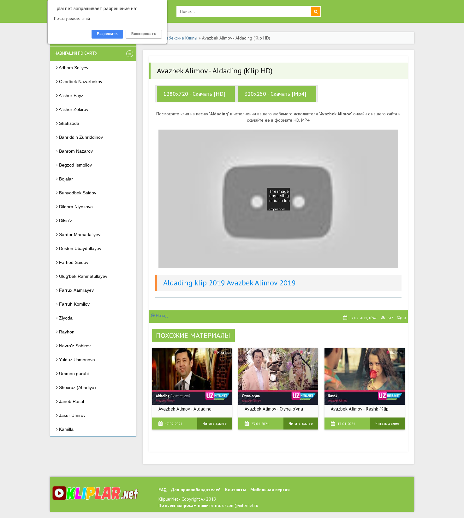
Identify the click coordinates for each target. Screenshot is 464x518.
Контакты (235, 489)
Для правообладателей (196, 489)
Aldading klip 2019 (194, 283)
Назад (161, 315)
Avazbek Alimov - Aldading (184, 409)
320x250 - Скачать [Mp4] (275, 93)
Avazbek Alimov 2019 (261, 283)
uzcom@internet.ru (240, 505)
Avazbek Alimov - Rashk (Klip (360, 409)
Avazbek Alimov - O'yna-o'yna (274, 409)
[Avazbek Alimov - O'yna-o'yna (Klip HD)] (278, 376)
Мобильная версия (270, 489)
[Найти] (315, 11)
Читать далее (215, 423)
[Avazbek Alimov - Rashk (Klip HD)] (364, 376)
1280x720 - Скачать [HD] (194, 93)
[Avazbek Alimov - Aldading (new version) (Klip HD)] (192, 376)
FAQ (162, 489)
